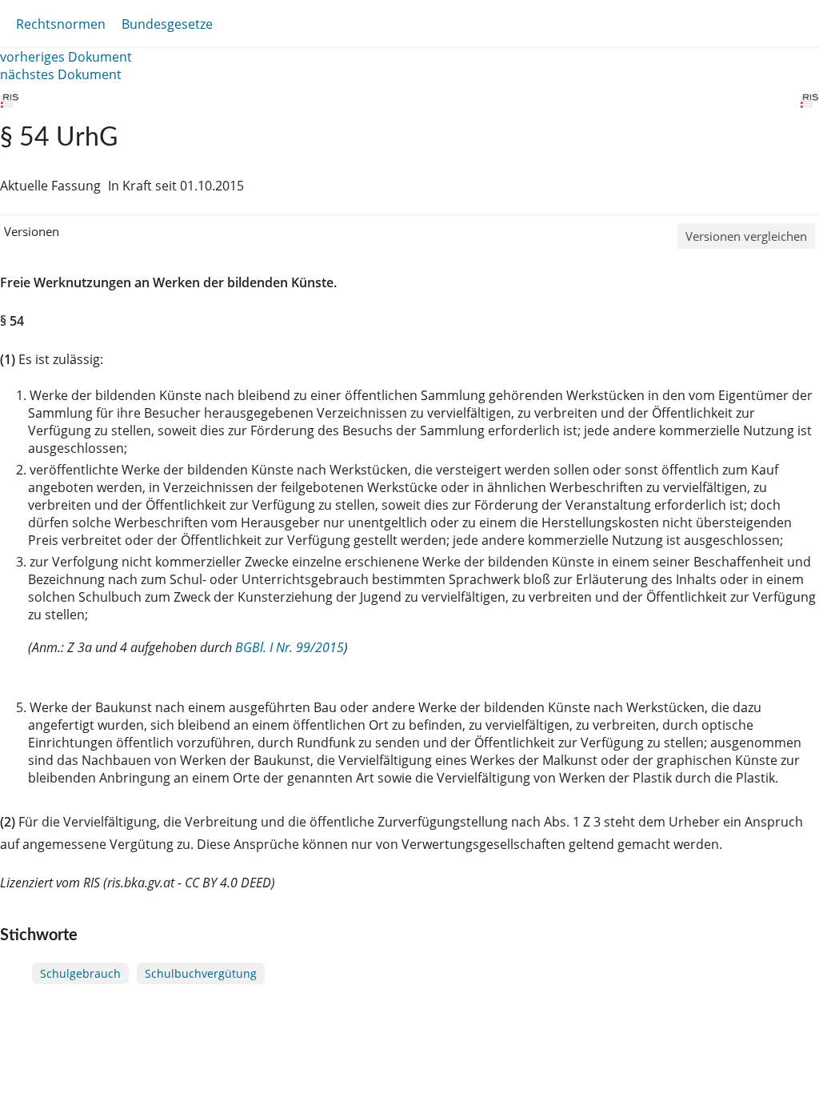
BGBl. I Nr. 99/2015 (289, 647)
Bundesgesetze (167, 24)
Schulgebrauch (80, 973)
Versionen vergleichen (746, 236)
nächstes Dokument (61, 74)
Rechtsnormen (61, 24)
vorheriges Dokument (66, 57)
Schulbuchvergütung (201, 973)
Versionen (31, 231)
